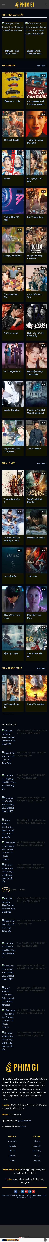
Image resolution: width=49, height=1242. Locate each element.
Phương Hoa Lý (11, 333)
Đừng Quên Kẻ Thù (13, 255)
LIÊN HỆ (30, 1197)
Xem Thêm (41, 66)
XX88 (25, 1206)
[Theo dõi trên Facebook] (15, 1191)
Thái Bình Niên (34, 448)
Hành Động (37, 1151)
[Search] (46, 4)
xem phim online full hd (12, 1206)
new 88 (32, 1210)
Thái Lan (12, 1151)
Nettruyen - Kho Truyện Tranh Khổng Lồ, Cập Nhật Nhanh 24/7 (11, 52)
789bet (39, 1210)
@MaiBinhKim (24, 1120)
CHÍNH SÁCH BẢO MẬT (18, 1195)
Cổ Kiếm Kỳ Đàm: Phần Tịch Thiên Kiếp (12, 539)
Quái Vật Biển (10, 576)
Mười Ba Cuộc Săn (36, 537)
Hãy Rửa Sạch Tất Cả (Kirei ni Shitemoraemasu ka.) (12, 450)
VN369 (22, 1126)
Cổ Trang (37, 1141)
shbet (15, 1213)
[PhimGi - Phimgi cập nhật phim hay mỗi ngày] (24, 4)
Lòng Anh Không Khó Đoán (34, 257)
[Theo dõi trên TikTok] (19, 1191)
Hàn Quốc (12, 1146)
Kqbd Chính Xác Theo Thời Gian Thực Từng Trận (31, 754)
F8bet (9, 1213)
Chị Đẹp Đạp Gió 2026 (11, 218)
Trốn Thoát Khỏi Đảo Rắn (34, 500)
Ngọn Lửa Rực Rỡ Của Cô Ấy (35, 334)
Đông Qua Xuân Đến (11, 295)
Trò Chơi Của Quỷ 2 (12, 500)
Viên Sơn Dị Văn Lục (34, 654)
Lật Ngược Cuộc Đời (35, 179)
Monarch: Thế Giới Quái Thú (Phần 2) (36, 411)
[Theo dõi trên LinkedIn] (29, 1191)
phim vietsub (8, 714)
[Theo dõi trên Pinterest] (26, 1191)
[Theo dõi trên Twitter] (22, 1191)
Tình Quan (32, 576)
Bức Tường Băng (35, 217)
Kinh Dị (36, 1156)
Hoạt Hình (36, 1146)
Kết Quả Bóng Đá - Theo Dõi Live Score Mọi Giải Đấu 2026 (32, 731)
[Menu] (3, 4)
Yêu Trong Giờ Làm (12, 371)
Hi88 (4, 1213)
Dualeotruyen (24, 1213)
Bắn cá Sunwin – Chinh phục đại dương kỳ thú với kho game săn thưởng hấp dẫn (35, 52)
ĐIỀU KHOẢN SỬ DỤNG (34, 1195)
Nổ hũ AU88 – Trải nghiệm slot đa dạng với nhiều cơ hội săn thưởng (31, 844)
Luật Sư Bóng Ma (11, 410)
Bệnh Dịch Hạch (11, 653)
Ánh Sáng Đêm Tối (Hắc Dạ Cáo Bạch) (36, 102)
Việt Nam (12, 1156)
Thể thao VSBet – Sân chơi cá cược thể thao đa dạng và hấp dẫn (30, 866)
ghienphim (11, 1210)
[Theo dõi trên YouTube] (33, 1191)
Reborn (7, 178)
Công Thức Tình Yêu (34, 295)
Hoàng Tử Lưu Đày (36, 704)
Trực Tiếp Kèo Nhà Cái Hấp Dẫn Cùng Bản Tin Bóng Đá (31, 776)
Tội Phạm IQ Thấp (12, 101)
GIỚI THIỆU (5, 1195)
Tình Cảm (36, 1160)
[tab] (6, 889)
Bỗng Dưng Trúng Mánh (12, 616)
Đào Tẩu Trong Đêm (34, 616)
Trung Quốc (12, 1141)
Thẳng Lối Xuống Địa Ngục (35, 141)
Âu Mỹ (12, 1160)
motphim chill (23, 1210)
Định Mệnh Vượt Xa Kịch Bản (35, 372)
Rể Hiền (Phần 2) (11, 140)
